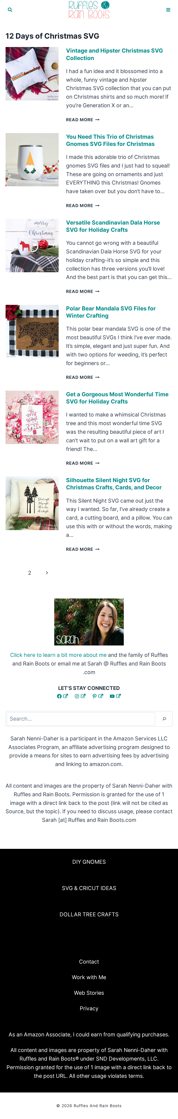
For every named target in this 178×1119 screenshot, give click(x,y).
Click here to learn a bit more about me (58, 655)
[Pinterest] (89, 946)
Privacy (89, 1008)
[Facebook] (64, 946)
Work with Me (89, 977)
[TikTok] (113, 946)
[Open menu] (168, 9)
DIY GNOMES (89, 862)
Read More (82, 119)
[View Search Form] (10, 9)
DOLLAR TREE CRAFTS (89, 914)
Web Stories (89, 993)
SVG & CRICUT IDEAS (89, 888)
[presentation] (32, 73)
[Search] (164, 719)
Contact (89, 961)
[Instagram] (76, 946)
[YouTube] (101, 946)
